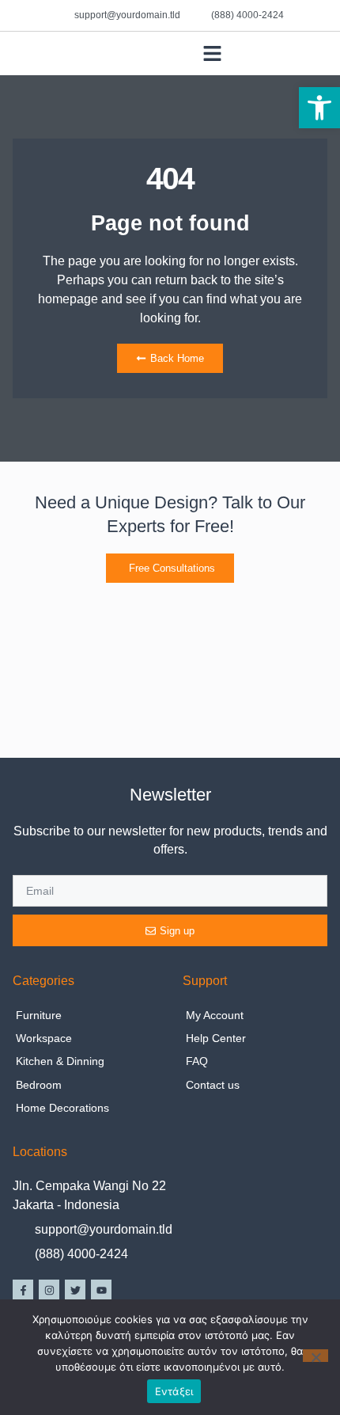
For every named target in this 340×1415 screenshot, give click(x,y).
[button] (319, 107)
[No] (315, 1355)
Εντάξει (174, 1391)
